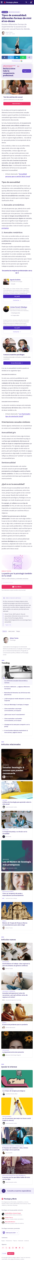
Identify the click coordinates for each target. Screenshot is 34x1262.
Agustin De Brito (15, 280)
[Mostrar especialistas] (4, 1191)
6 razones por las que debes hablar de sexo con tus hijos (16, 1178)
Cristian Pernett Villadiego (18, 307)
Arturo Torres (9, 32)
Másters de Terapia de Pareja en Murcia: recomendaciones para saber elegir (14, 924)
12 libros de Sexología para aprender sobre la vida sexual (16, 803)
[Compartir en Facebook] (5, 57)
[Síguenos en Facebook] (3, 1247)
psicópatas (5, 228)
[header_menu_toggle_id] (1, 2)
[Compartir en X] (11, 57)
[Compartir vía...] (29, 57)
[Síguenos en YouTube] (16, 1247)
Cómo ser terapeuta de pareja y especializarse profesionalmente (13, 894)
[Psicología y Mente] (11, 2)
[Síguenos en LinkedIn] (9, 1247)
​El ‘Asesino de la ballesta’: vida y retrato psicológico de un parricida (15, 1149)
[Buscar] (26, 2)
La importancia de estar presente (13, 1052)
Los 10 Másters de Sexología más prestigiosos (17, 863)
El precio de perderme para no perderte (15, 1025)
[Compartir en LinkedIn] (17, 57)
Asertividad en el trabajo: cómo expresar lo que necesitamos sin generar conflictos (16, 965)
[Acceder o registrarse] (31, 2)
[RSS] (22, 1247)
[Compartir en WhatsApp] (23, 57)
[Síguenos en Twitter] (6, 1247)
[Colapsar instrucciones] (30, 598)
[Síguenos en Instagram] (13, 1247)
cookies (22, 1259)
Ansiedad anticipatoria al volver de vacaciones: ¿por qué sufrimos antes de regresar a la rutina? (15, 995)
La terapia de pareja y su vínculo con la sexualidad (14, 833)
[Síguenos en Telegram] (19, 1247)
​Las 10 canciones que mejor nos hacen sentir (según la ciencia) (16, 1119)
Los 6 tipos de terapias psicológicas (13, 1091)
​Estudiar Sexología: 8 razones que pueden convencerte (13, 770)
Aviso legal (10, 1259)
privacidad (16, 1259)
